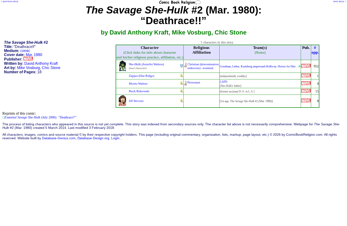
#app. (315, 50)
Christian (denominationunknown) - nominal (203, 66)
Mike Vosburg (28, 68)
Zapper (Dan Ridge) (141, 76)
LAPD (223, 81)
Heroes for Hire (287, 66)
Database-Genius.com (59, 138)
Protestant (193, 82)
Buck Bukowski (139, 91)
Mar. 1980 (34, 55)
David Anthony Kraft (41, 63)
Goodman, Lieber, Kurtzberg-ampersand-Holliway (248, 66)
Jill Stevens (136, 101)
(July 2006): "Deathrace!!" (40, 117)
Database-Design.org (93, 138)
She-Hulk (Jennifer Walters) (146, 64)
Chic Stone (51, 68)
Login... (116, 138)
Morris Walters (138, 83)
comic (25, 51)
